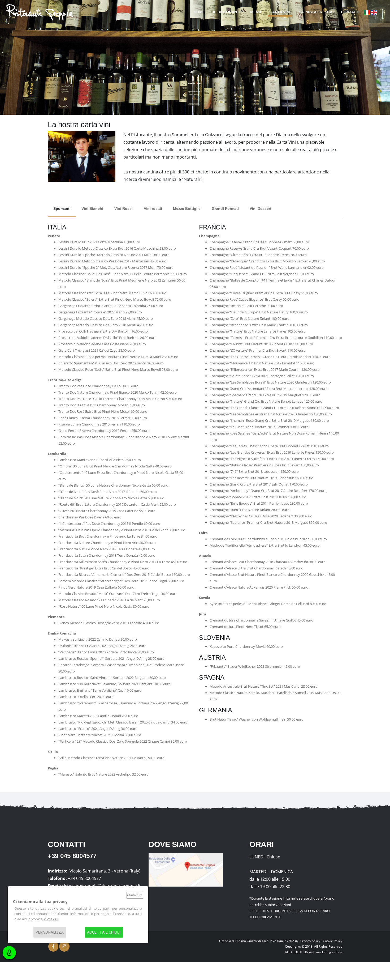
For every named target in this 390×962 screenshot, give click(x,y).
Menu (255, 12)
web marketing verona (325, 952)
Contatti (350, 12)
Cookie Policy (332, 941)
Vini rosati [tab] (153, 208)
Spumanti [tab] (62, 208)
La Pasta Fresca (315, 12)
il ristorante (227, 12)
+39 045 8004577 (72, 855)
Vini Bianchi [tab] (92, 208)
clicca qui (51, 919)
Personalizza (50, 932)
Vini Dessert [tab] (260, 208)
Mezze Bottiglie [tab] (187, 208)
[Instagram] (64, 946)
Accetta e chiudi (104, 932)
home (199, 12)
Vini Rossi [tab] (123, 208)
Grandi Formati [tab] (225, 208)
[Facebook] (53, 946)
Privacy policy (310, 941)
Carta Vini (280, 12)
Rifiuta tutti (134, 895)
